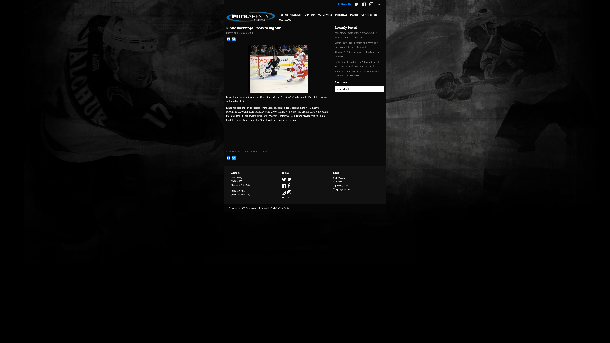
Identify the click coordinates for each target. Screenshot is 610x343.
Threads (380, 4)
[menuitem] (290, 14)
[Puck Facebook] (364, 5)
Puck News (341, 14)
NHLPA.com (339, 178)
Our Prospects (369, 14)
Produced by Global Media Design (274, 208)
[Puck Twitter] (356, 5)
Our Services (325, 14)
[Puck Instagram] (371, 5)
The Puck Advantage (290, 14)
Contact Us (285, 20)
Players (354, 14)
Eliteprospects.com (341, 189)
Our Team (310, 14)
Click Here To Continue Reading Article (246, 151)
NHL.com (337, 182)
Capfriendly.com (340, 185)
